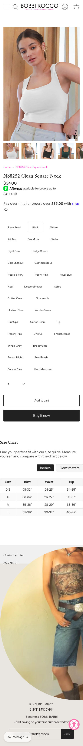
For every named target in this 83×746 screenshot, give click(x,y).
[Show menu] (6, 7)
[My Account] (65, 7)
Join (67, 734)
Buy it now (41, 415)
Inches (45, 468)
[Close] (76, 570)
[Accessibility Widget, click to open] (74, 724)
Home (7, 167)
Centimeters (70, 468)
